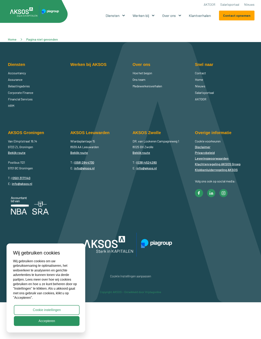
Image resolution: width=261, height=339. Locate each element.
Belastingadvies (19, 86)
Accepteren (47, 321)
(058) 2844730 (84, 162)
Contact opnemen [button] (236, 15)
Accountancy (17, 73)
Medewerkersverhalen (147, 86)
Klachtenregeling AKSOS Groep (218, 164)
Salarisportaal (229, 4)
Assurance (15, 79)
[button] (36, 13)
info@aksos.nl (22, 184)
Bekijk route (16, 152)
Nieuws (249, 4)
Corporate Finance (20, 92)
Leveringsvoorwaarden (212, 158)
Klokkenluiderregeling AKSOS (216, 170)
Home (199, 79)
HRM (11, 106)
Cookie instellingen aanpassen (130, 276)
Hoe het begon (142, 73)
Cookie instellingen (47, 310)
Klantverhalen (200, 15)
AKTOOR (209, 4)
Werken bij (141, 15)
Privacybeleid (205, 152)
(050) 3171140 (21, 178)
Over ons (169, 15)
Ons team (139, 79)
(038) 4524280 (146, 162)
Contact (200, 73)
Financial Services (20, 99)
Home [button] (12, 39)
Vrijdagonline (153, 292)
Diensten (112, 15)
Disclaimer (202, 147)
